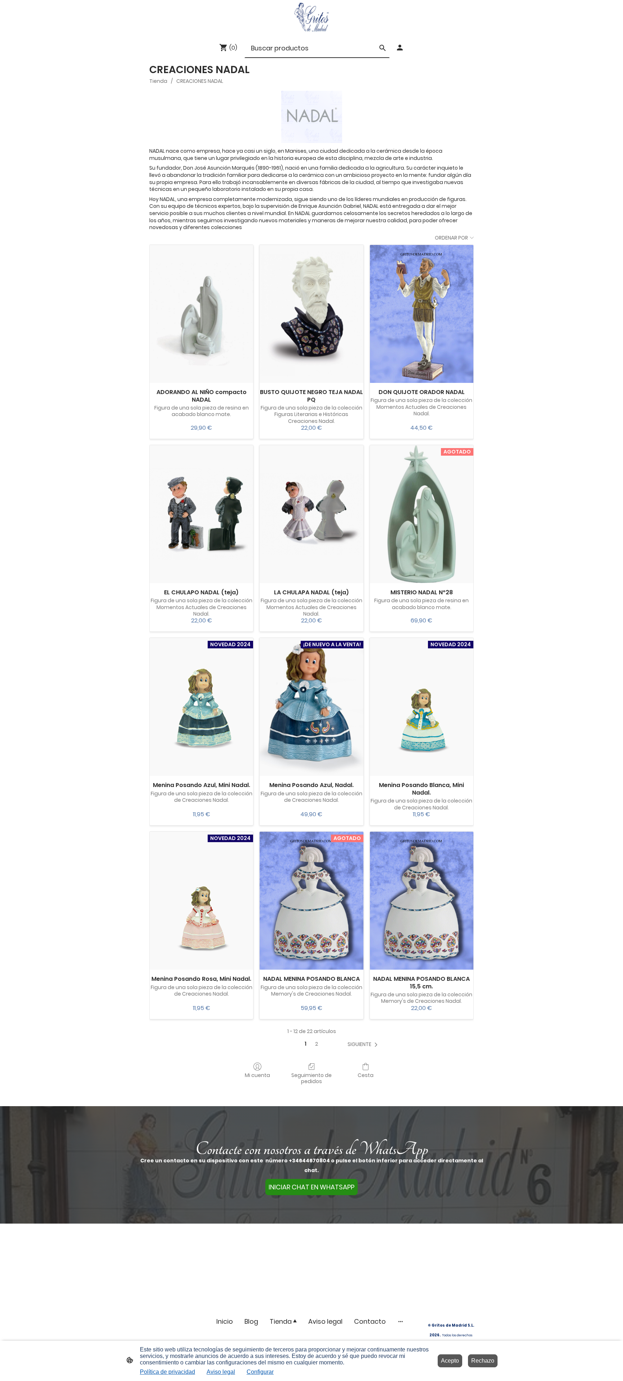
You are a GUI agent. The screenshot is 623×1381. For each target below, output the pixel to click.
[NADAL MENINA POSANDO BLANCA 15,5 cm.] (421, 901)
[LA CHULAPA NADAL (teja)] (311, 514)
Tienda (158, 81)
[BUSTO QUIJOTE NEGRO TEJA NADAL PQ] (311, 314)
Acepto (450, 1361)
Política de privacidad (167, 1372)
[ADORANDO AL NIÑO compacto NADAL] (201, 314)
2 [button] (316, 1044)
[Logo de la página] (311, 17)
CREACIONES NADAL (199, 81)
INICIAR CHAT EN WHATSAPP (311, 1187)
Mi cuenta (257, 1075)
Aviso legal (221, 1372)
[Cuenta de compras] (400, 47)
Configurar (260, 1372)
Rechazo (482, 1361)
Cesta (366, 1075)
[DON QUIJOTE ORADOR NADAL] (421, 314)
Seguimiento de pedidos (311, 1078)
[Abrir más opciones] (400, 1321)
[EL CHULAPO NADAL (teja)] (201, 514)
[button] (364, 1044)
